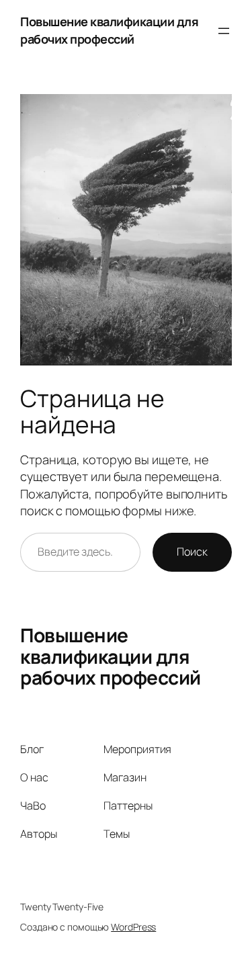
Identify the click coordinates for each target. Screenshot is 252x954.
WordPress (133, 926)
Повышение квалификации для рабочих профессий (109, 30)
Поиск (192, 551)
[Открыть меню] (224, 31)
